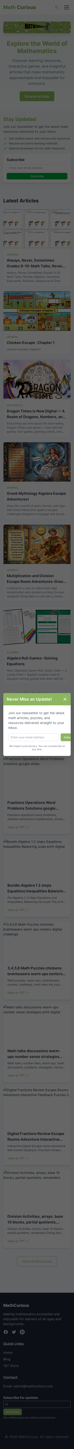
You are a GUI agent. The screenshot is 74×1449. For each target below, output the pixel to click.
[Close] (64, 699)
